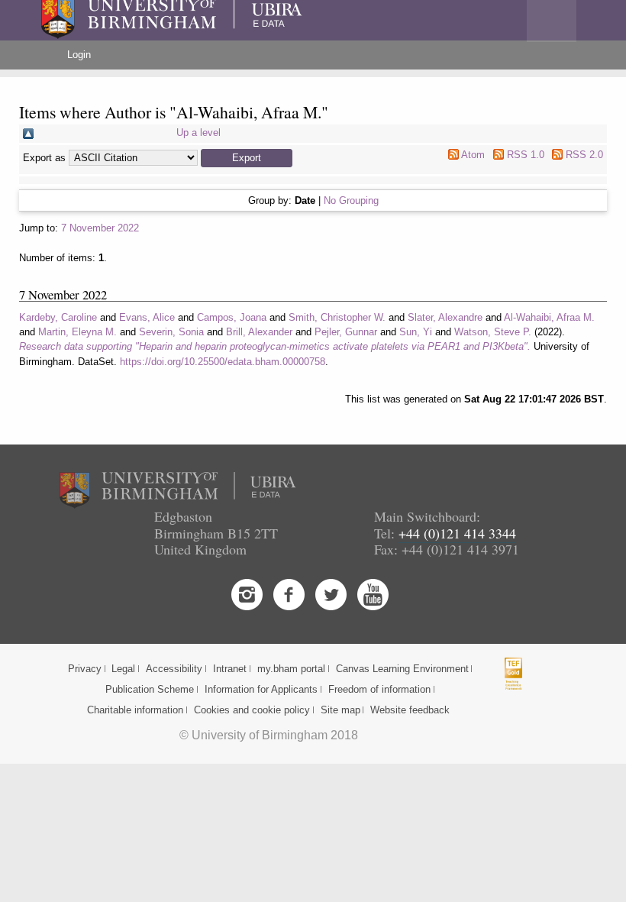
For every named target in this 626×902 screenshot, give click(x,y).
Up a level (198, 132)
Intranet (230, 668)
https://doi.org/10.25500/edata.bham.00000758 (222, 361)
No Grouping (351, 200)
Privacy (85, 668)
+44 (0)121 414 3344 (457, 533)
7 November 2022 (100, 228)
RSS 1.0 (525, 154)
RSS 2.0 (584, 154)
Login (79, 54)
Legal (123, 668)
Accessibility (174, 668)
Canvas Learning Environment (402, 668)
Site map (340, 710)
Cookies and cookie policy (252, 710)
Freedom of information (379, 689)
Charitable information (135, 710)
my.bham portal (291, 668)
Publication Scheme (149, 689)
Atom (473, 154)
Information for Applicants (261, 689)
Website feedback (410, 710)
